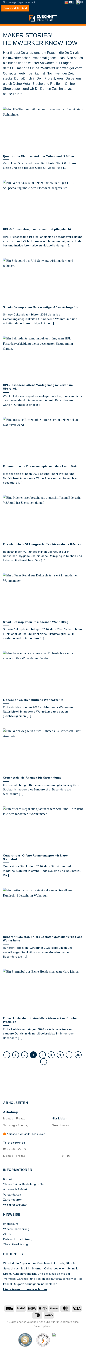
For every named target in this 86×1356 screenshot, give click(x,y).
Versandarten (12, 1194)
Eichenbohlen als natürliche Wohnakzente (33, 699)
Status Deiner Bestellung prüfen (24, 1184)
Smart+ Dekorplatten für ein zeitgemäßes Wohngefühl (41, 307)
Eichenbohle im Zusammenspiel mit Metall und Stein (40, 466)
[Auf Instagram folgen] (43, 1350)
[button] (5, 18)
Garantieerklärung (16, 1244)
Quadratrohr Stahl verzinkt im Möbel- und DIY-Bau (38, 156)
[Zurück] (6, 1054)
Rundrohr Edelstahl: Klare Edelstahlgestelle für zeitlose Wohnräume (42, 938)
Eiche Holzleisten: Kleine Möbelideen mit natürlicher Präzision (40, 1020)
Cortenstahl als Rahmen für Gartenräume (32, 777)
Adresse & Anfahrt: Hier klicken (25, 1134)
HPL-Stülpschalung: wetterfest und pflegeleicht (37, 229)
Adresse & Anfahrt (15, 1189)
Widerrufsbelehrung (16, 1229)
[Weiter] (43, 1061)
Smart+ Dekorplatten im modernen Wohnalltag (35, 622)
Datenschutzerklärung (17, 1239)
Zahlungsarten (12, 1199)
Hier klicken (59, 1118)
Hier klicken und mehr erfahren (25, 1289)
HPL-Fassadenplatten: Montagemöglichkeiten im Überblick (38, 387)
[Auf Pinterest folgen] (47, 1350)
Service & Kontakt (15, 8)
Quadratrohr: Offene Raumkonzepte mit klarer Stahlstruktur (35, 857)
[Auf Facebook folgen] (38, 1350)
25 (78, 1054)
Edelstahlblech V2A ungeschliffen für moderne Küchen (42, 544)
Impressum (10, 1223)
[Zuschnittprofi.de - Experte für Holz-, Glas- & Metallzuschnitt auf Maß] (43, 18)
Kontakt (8, 1179)
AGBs (7, 1234)
